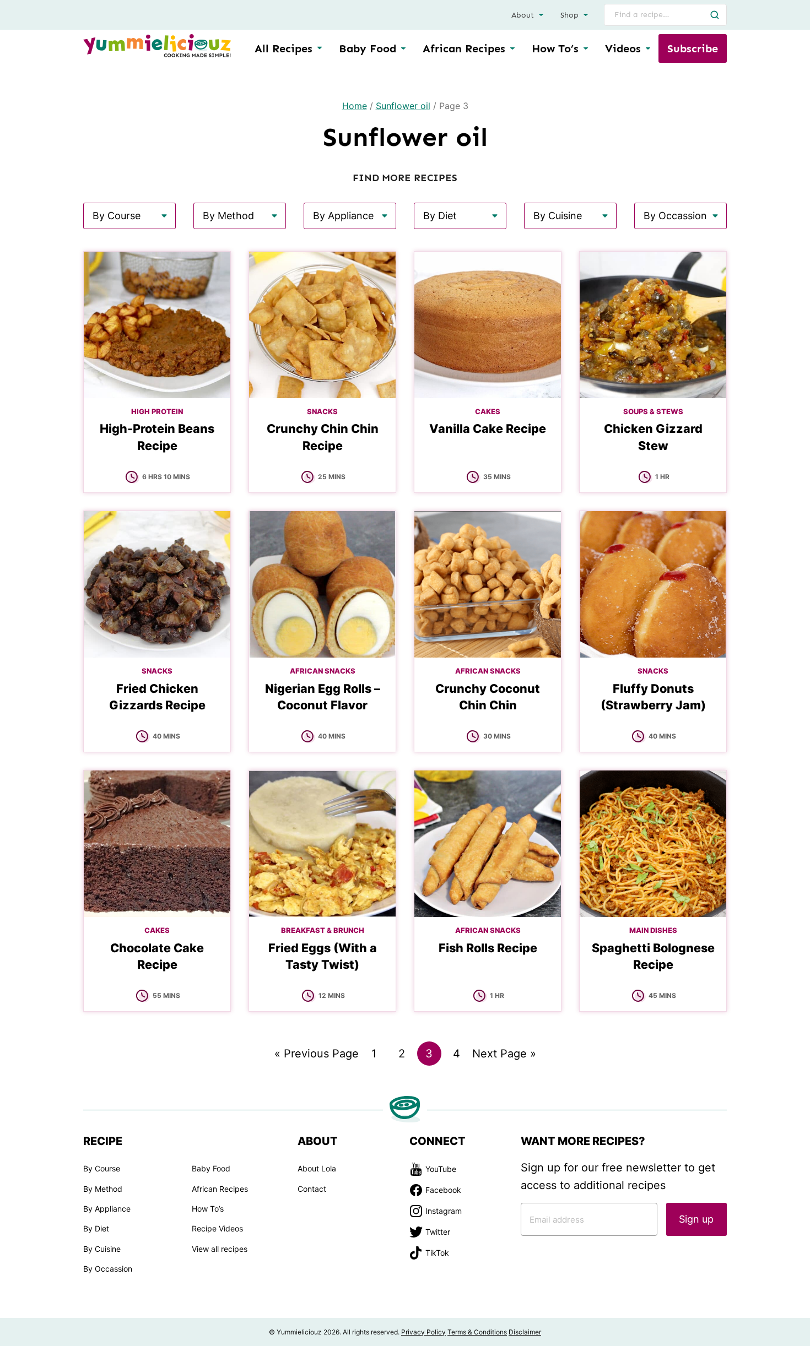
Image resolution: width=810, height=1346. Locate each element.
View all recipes (219, 1248)
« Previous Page (316, 1056)
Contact (312, 1188)
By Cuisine (102, 1248)
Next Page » (504, 1056)
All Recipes (283, 48)
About (522, 15)
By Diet (96, 1228)
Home (354, 105)
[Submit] (715, 15)
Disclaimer (525, 1332)
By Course (101, 1168)
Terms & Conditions (477, 1332)
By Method (102, 1188)
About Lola (317, 1168)
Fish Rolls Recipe (488, 948)
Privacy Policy (423, 1332)
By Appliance (107, 1208)
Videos (623, 48)
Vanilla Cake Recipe (487, 428)
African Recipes (464, 48)
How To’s (555, 48)
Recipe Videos (217, 1228)
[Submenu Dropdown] (403, 48)
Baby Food (367, 48)
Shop (569, 15)
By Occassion (107, 1268)
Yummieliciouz (157, 46)
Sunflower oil (403, 105)
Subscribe (692, 48)
